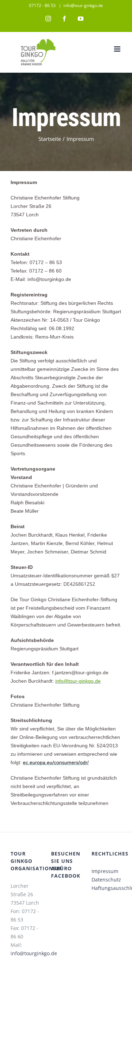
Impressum (105, 871)
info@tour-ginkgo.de (83, 5)
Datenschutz (106, 879)
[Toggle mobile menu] (117, 49)
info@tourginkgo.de (34, 953)
